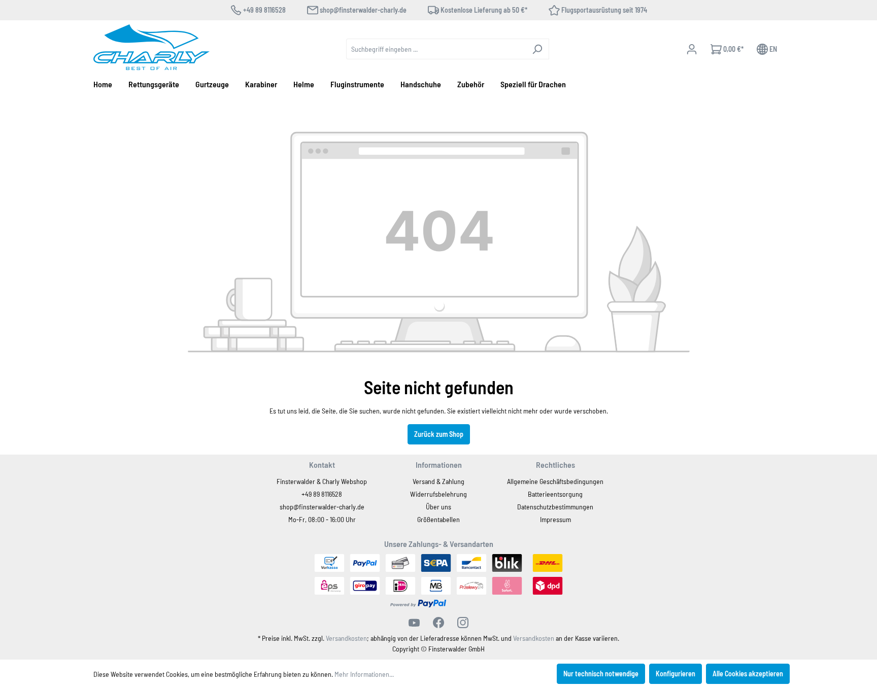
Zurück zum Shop (438, 434)
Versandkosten (346, 638)
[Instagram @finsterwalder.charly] (463, 622)
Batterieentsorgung (555, 494)
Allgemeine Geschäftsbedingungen (555, 481)
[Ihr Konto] (692, 49)
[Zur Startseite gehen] (151, 47)
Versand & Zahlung (438, 481)
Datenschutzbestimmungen (555, 506)
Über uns (438, 506)
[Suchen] (537, 49)
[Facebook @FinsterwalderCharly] (438, 622)
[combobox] (436, 49)
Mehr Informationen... (364, 674)
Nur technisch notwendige (600, 673)
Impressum (555, 519)
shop (286, 506)
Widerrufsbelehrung (438, 494)
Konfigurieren (675, 673)
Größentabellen (438, 519)
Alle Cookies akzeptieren (748, 673)
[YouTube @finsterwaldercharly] (414, 622)
